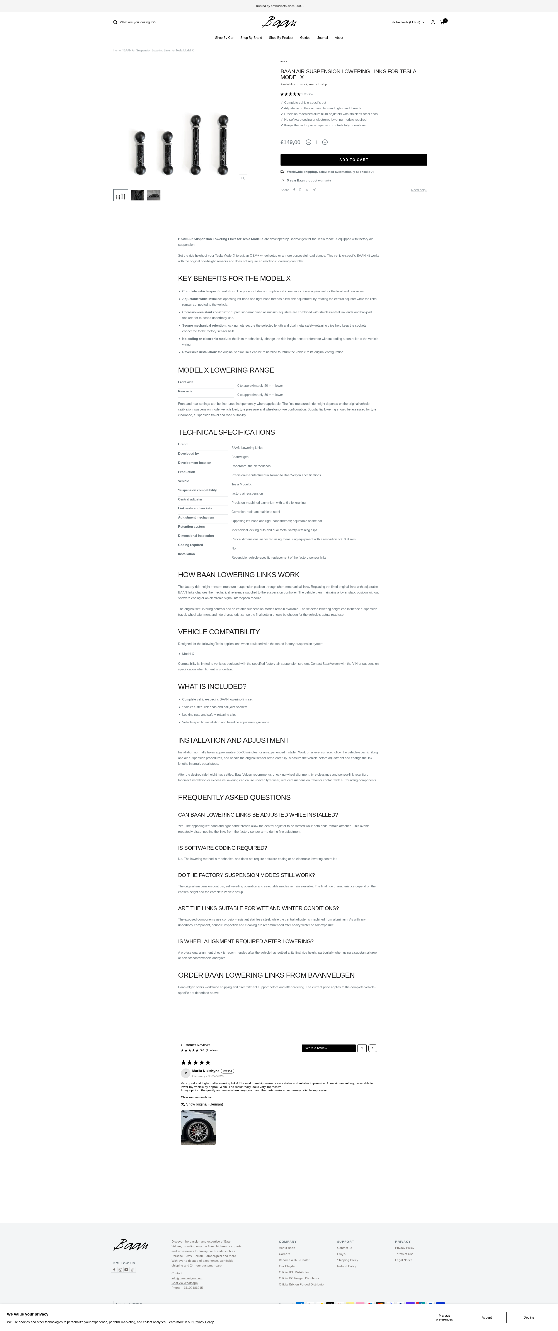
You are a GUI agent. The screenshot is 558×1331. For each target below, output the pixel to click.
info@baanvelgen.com (187, 1278)
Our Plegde (287, 1266)
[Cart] (442, 22)
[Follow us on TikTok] (132, 1269)
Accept (487, 1317)
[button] (291, 94)
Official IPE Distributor (294, 1272)
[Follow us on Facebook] (114, 1269)
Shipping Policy (347, 1260)
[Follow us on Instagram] (120, 1269)
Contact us (344, 1248)
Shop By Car (224, 37)
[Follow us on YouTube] (126, 1269)
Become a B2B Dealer (294, 1260)
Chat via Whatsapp (185, 1283)
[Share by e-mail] (314, 189)
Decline (529, 1317)
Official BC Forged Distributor (299, 1278)
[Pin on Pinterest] (300, 189)
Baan (284, 62)
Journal (322, 37)
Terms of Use (404, 1254)
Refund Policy (346, 1266)
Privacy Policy (404, 1248)
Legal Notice (403, 1260)
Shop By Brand (251, 37)
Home (117, 50)
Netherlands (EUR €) (405, 22)
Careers (284, 1254)
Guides (305, 37)
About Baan (287, 1248)
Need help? (419, 190)
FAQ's (341, 1254)
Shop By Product (281, 37)
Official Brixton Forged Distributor (302, 1284)
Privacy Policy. (203, 1322)
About (339, 37)
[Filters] (362, 1048)
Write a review (316, 1048)
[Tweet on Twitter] (307, 189)
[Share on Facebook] (294, 189)
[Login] (433, 22)
